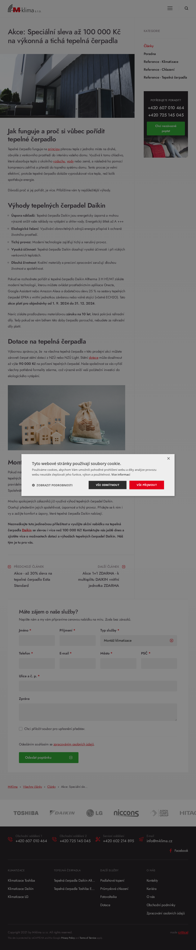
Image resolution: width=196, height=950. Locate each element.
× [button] (168, 458)
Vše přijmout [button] (147, 485)
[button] (52, 485)
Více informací (120, 474)
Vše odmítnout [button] (107, 485)
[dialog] (98, 475)
